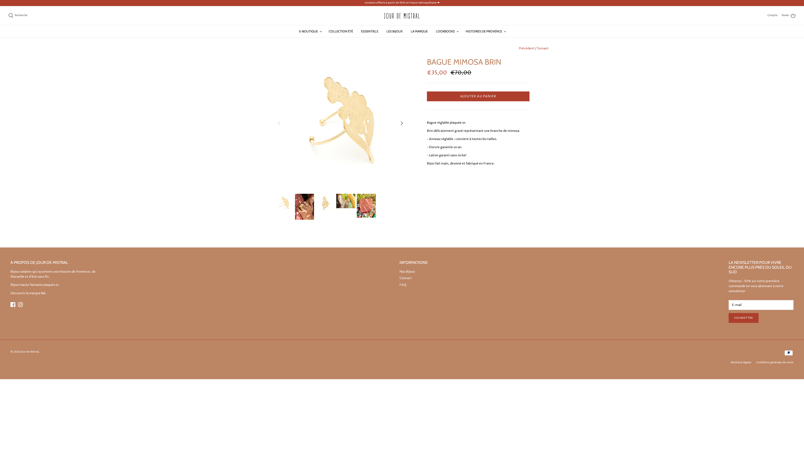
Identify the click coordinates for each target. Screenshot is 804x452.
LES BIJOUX (395, 31)
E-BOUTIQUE (308, 31)
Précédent (527, 48)
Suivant (543, 48)
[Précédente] (279, 123)
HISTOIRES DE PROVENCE (484, 31)
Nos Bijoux (407, 272)
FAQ (402, 285)
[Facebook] (12, 304)
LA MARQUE (419, 31)
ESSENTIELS (369, 31)
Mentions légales (741, 362)
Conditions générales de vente (775, 362)
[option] (340, 123)
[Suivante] (401, 123)
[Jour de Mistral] (402, 15)
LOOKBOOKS (445, 31)
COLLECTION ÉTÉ (341, 31)
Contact (405, 278)
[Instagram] (20, 304)
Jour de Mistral (30, 352)
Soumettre (743, 318)
